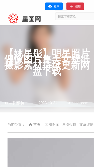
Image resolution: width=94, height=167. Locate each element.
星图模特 (16, 103)
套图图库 (52, 124)
